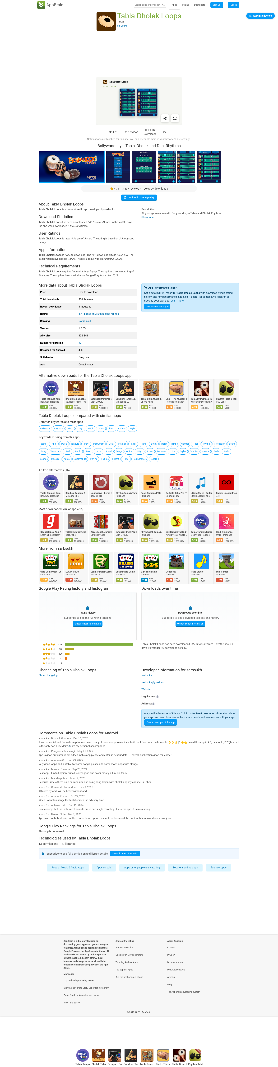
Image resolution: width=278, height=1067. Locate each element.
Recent (115, 459)
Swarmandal (80, 459)
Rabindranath (140, 459)
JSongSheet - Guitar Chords (201, 493)
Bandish (194, 451)
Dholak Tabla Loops (75, 399)
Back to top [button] (270, 1037)
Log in (234, 5)
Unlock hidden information (87, 623)
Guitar (129, 451)
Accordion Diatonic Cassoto (101, 532)
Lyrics (98, 451)
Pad (68, 451)
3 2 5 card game (149, 572)
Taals (216, 451)
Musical (205, 451)
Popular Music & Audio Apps (67, 867)
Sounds (44, 459)
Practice (122, 444)
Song (43, 451)
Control (185, 444)
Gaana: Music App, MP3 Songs (50, 532)
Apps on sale (104, 867)
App (54, 444)
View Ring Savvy (72, 1002)
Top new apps (219, 867)
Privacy (171, 955)
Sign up (216, 5)
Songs (119, 451)
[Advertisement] (135, 54)
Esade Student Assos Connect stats (81, 995)
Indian (164, 444)
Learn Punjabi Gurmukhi (101, 572)
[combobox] (147, 4)
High (139, 451)
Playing (93, 459)
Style (132, 428)
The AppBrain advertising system (183, 992)
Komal (67, 459)
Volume (105, 459)
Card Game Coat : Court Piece (50, 572)
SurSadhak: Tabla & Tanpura (176, 532)
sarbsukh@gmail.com (153, 682)
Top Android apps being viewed (79, 980)
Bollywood (45, 428)
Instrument (98, 444)
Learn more (177, 300)
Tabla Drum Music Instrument (151, 399)
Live (173, 451)
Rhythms (58, 428)
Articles (171, 977)
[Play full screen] (175, 118)
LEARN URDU (72, 572)
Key (80, 428)
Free (88, 451)
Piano (143, 444)
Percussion (219, 444)
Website (145, 689)
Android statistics (124, 947)
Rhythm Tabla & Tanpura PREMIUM (226, 399)
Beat (111, 444)
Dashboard (199, 5)
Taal (196, 444)
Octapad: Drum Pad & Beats (101, 399)
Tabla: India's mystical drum (75, 532)
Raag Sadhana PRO (151, 493)
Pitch (77, 451)
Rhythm (206, 444)
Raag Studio (197, 572)
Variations (55, 451)
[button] (190, 697)
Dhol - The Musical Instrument (176, 399)
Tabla (101, 428)
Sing (70, 428)
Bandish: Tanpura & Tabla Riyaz (126, 399)
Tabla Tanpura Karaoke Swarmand (50, 399)
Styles (183, 451)
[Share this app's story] (165, 118)
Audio (226, 451)
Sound (109, 451)
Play (86, 444)
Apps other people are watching (142, 867)
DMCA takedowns (176, 969)
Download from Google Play (140, 197)
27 (80, 342)
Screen (150, 451)
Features (161, 451)
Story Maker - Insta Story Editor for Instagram (86, 988)
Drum (154, 444)
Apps (174, 5)
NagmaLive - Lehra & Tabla (101, 493)
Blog (169, 984)
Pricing (185, 5)
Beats (43, 444)
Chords (121, 428)
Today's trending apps (185, 867)
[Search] (163, 4)
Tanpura (75, 444)
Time (126, 459)
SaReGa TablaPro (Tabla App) (176, 493)
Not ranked (85, 321)
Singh (90, 428)
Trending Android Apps (127, 962)
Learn (232, 444)
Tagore (153, 459)
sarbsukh (65, 548)
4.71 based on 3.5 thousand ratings (99, 313)
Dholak (111, 428)
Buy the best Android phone (129, 977)
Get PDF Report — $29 (158, 306)
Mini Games (222, 572)
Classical (55, 459)
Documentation (175, 962)
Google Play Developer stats (129, 955)
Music (64, 444)
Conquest (171, 572)
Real (133, 444)
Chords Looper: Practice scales (226, 493)
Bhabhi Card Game (125, 572)
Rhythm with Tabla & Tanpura (151, 532)
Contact (171, 947)
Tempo (174, 444)
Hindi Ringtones (224, 532)
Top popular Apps (124, 969)
